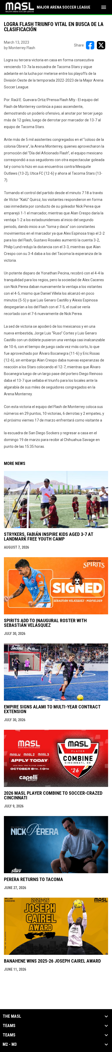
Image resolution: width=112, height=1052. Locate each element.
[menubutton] (104, 7)
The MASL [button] (12, 1016)
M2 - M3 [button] (10, 1044)
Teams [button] (9, 1026)
